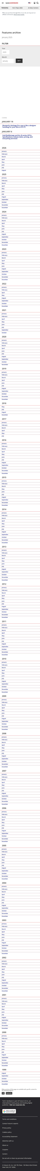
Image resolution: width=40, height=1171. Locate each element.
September (5, 199)
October (4, 202)
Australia (9, 1093)
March (4, 157)
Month (4, 57)
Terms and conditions (9, 1119)
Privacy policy (6, 1128)
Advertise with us (8, 1141)
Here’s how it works (19, 14)
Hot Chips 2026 (17, 8)
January (4, 151)
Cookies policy (6, 1132)
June (3, 165)
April (3, 159)
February (4, 154)
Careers (4, 1154)
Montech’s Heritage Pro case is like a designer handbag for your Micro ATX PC (19, 126)
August (4, 170)
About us (5, 1145)
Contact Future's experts (10, 1123)
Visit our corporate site (17, 1105)
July (3, 167)
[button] (37, 3)
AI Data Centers (33, 8)
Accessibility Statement (9, 1136)
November (5, 205)
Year (3, 48)
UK (3, 1093)
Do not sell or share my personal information (17, 1158)
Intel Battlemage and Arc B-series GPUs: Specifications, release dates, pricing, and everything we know (17, 137)
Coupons (5, 1149)
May (3, 162)
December (5, 207)
